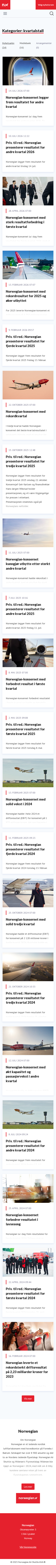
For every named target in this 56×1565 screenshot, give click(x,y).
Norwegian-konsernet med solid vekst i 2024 (26, 801)
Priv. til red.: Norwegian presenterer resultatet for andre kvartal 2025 (25, 609)
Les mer (28, 1486)
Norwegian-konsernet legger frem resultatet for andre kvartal (27, 102)
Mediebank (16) (25, 45)
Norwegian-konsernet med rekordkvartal (26, 413)
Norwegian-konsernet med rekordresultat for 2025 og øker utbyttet (26, 295)
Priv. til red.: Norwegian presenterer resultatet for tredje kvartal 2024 (25, 997)
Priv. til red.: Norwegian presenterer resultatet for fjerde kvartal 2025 (25, 341)
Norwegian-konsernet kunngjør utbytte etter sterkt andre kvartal (28, 563)
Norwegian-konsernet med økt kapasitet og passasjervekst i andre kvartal (26, 1074)
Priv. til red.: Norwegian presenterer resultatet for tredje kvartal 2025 (25, 461)
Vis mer (28, 1398)
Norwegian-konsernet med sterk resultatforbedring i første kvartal (26, 222)
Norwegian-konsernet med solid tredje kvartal (26, 921)
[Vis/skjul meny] (5, 13)
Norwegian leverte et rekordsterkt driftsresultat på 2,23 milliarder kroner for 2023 (27, 1369)
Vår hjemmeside (28, 1547)
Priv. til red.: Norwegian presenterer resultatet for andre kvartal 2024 (25, 1145)
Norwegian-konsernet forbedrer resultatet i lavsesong (22, 1219)
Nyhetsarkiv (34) (8, 45)
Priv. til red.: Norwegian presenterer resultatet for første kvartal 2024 (25, 1293)
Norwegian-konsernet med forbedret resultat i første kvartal (26, 683)
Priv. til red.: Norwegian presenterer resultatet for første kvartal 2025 (25, 729)
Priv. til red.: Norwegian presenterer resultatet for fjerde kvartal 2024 (25, 849)
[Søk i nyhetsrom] (51, 13)
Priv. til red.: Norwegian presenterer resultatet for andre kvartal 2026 (25, 147)
